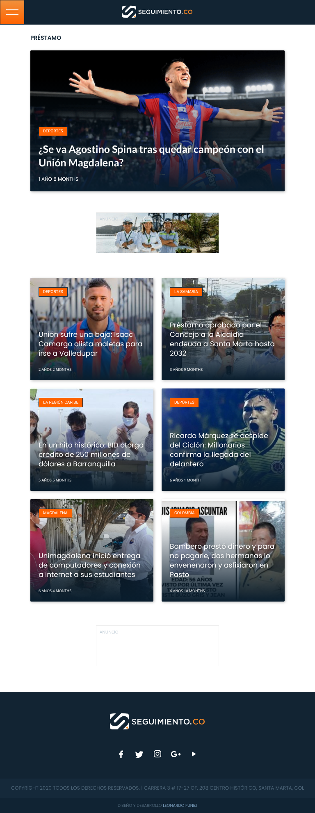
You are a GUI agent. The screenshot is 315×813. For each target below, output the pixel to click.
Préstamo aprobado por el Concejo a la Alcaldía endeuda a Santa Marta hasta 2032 (222, 339)
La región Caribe (60, 402)
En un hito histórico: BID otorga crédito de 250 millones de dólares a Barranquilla (91, 454)
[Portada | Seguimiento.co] (157, 720)
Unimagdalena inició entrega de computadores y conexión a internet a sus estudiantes (90, 565)
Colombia (184, 513)
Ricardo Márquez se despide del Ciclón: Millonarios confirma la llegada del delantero (219, 450)
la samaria (186, 292)
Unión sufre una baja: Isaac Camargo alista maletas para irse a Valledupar (90, 343)
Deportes (53, 131)
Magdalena (55, 513)
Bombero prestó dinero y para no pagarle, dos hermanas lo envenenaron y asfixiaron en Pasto (222, 560)
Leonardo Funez (180, 805)
